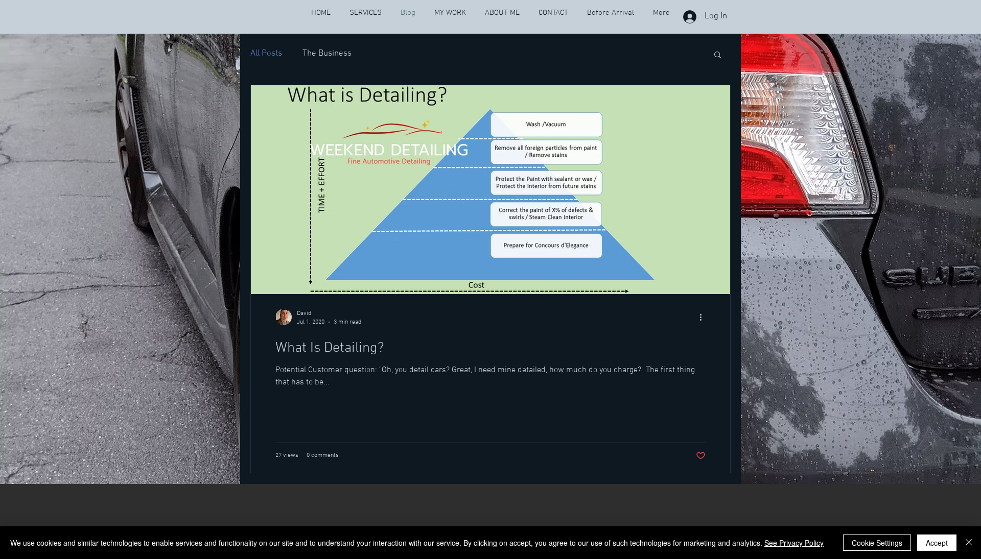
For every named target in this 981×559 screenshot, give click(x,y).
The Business (327, 53)
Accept (937, 543)
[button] (717, 55)
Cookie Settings (877, 543)
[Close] (969, 542)
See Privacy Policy (794, 543)
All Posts (266, 53)
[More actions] (704, 317)
